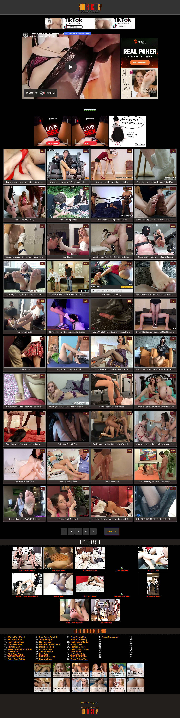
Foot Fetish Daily (79, 639)
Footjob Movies (78, 647)
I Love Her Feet (15, 644)
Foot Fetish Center (80, 642)
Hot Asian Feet (15, 639)
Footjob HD (76, 644)
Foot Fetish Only (47, 657)
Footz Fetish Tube (79, 659)
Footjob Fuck (45, 659)
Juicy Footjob (45, 639)
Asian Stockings (110, 637)
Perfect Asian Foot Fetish (20, 649)
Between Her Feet (16, 657)
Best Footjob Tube (79, 649)
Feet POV (43, 654)
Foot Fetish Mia (78, 637)
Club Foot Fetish (16, 654)
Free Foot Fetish (79, 657)
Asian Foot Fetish (16, 659)
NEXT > (111, 531)
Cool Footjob (45, 649)
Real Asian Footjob (48, 637)
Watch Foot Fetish (16, 637)
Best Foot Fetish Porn (49, 644)
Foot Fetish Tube (16, 642)
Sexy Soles (76, 652)
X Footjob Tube (78, 654)
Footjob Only (14, 647)
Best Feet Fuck (46, 647)
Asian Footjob (46, 652)
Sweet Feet (13, 652)
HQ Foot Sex (45, 642)
